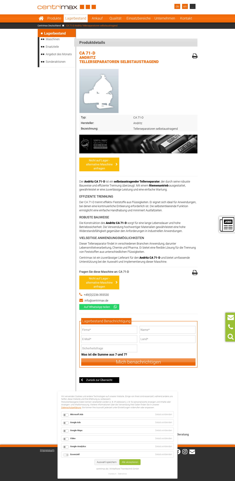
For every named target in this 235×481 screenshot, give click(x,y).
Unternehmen (164, 18)
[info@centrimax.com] (192, 451)
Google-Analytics (78, 446)
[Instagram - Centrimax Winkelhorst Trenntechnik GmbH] (184, 451)
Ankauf (97, 18)
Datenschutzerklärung (71, 407)
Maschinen (53, 39)
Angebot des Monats (59, 54)
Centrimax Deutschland (49, 25)
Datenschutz (122, 474)
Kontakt (186, 18)
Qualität (115, 18)
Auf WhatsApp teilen (97, 307)
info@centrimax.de (96, 300)
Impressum (47, 450)
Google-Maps (76, 430)
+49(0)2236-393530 (96, 294)
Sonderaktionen (56, 61)
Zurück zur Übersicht (99, 380)
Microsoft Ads (76, 414)
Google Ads (75, 422)
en (185, 6)
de (177, 6)
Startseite (41, 18)
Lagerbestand (75, 18)
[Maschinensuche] (231, 336)
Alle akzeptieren (130, 462)
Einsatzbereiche (138, 18)
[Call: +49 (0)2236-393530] (230, 327)
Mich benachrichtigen (138, 362)
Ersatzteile (52, 46)
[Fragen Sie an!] (230, 317)
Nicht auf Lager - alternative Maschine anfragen (99, 164)
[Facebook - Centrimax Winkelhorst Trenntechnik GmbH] (177, 451)
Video (72, 438)
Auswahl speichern (107, 462)
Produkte (54, 18)
